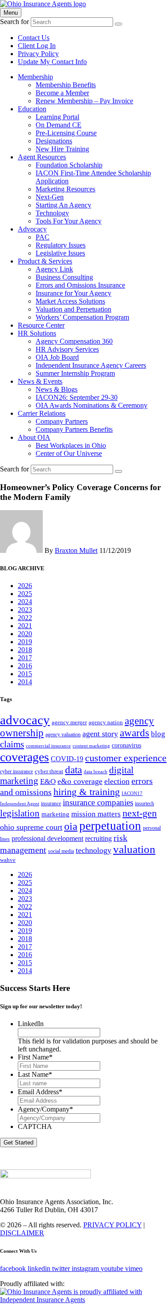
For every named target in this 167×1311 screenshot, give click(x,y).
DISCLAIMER (22, 1233)
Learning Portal (57, 117)
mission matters (96, 814)
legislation (20, 813)
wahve (8, 859)
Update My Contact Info (52, 61)
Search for (14, 21)
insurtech (144, 803)
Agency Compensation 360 (74, 341)
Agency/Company (45, 1109)
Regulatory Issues (61, 245)
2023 (25, 609)
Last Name (35, 1074)
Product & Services (45, 261)
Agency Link (54, 269)
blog (158, 734)
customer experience (126, 757)
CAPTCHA (35, 1126)
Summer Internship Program (75, 373)
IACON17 (132, 793)
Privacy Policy (38, 53)
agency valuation (63, 734)
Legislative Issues (60, 253)
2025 (25, 593)
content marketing (91, 745)
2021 (25, 625)
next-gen (139, 813)
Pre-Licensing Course (66, 133)
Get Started (18, 1142)
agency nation (106, 722)
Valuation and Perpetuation (73, 309)
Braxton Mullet (76, 550)
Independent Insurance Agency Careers (91, 365)
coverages (24, 757)
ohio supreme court (31, 827)
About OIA (34, 437)
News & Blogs (56, 389)
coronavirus (126, 745)
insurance (51, 803)
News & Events (40, 381)
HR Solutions (37, 333)
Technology (52, 213)
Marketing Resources (65, 189)
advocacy (25, 720)
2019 (25, 641)
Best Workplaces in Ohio (71, 445)
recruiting (98, 839)
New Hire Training (62, 149)
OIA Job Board (57, 357)
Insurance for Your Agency (73, 293)
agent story (100, 733)
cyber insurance (16, 771)
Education (32, 109)
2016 (25, 666)
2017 (25, 658)
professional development (47, 839)
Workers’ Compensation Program (82, 317)
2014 (25, 682)
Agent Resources (42, 157)
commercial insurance (48, 745)
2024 (25, 601)
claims (12, 744)
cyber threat (49, 771)
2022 (25, 617)
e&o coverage (79, 781)
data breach (95, 771)
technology (93, 850)
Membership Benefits (66, 85)
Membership (35, 77)
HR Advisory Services (67, 349)
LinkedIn (31, 1023)
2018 (25, 649)
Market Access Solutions (70, 301)
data (73, 769)
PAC (42, 237)
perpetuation (110, 825)
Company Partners (62, 421)
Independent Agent (19, 803)
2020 (25, 633)
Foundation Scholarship (69, 165)
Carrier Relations (41, 413)
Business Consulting (64, 277)
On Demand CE (58, 125)
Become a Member (62, 93)
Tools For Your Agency (69, 221)
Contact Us (33, 37)
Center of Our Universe (69, 453)
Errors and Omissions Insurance (80, 285)
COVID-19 (67, 759)
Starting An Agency (63, 205)
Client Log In (37, 45)
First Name (35, 1057)
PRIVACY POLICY (112, 1225)
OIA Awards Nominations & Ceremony (91, 405)
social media (61, 851)
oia (70, 826)
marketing (55, 814)
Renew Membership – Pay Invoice (84, 101)
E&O (48, 781)
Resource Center (41, 325)
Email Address (40, 1092)
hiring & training (86, 791)
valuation (134, 849)
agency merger (69, 722)
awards (134, 733)
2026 (25, 585)
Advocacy (32, 229)
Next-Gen (50, 197)
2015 (25, 674)
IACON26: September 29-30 (77, 397)
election (117, 781)
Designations (54, 141)
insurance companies (98, 802)
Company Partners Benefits (74, 429)
